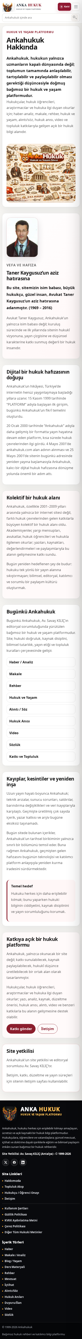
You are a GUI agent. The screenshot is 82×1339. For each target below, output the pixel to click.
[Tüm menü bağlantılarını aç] (76, 7)
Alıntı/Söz (11, 1291)
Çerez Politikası (15, 1226)
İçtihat (9, 1285)
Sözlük (9, 1315)
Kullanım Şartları (16, 1208)
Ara (75, 17)
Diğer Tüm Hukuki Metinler (23, 1232)
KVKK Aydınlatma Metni (21, 1220)
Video (8, 1309)
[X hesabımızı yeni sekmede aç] (5, 1162)
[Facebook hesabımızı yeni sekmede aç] (14, 1162)
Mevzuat (10, 1279)
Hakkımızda (13, 1181)
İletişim (47, 1028)
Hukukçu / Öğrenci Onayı (22, 1193)
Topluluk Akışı (14, 1187)
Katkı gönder (21, 1028)
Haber (9, 1249)
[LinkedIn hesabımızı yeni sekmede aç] (22, 1162)
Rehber (10, 1273)
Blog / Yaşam (13, 1261)
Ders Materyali (15, 1267)
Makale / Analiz (15, 1255)
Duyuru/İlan (13, 1303)
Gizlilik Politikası (16, 1214)
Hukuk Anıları (14, 1297)
